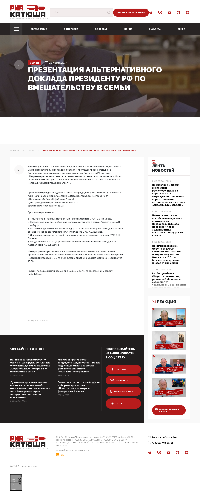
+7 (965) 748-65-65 (162, 442)
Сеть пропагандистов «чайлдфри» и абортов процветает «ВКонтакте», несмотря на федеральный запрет (79, 387)
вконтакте (122, 380)
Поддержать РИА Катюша (131, 13)
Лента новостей (163, 168)
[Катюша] (28, 11)
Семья (181, 29)
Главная (14, 150)
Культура (155, 29)
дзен (119, 404)
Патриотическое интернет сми (29, 19)
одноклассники (123, 391)
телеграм (120, 369)
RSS (62, 455)
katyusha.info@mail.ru (164, 437)
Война (128, 29)
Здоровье (101, 29)
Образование (39, 29)
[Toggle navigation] (16, 29)
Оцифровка (71, 29)
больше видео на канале (169, 410)
